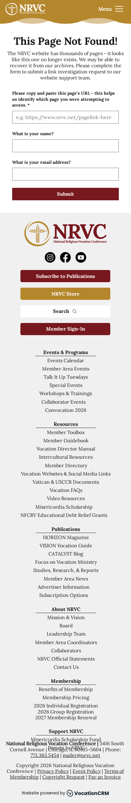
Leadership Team (66, 634)
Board (66, 625)
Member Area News (66, 579)
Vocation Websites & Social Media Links (66, 474)
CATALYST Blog (65, 554)
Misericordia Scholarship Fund (66, 739)
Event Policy (87, 771)
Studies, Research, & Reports (65, 570)
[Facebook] (65, 257)
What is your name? (33, 133)
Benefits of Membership (66, 689)
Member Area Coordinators (66, 642)
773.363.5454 (44, 755)
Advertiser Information (64, 587)
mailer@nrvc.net (81, 755)
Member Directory (66, 465)
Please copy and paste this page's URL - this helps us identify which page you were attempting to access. (63, 99)
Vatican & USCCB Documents (66, 482)
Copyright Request (63, 777)
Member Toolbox (66, 432)
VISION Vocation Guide (66, 545)
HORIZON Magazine (66, 537)
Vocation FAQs (66, 490)
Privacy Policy (53, 771)
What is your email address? (41, 162)
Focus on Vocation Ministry (66, 562)
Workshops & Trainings (65, 393)
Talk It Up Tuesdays (66, 377)
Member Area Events (65, 369)
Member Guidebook (66, 440)
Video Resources (66, 498)
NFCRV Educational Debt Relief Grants (63, 515)
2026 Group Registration (66, 712)
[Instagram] (50, 257)
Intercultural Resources (66, 457)
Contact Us (66, 667)
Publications (65, 529)
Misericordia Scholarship (64, 507)
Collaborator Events (63, 402)
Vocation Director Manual (66, 449)
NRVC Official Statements (66, 659)
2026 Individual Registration (66, 706)
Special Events (65, 385)
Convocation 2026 (65, 410)
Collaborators (66, 650)
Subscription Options (63, 595)
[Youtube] (81, 257)
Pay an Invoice (104, 777)
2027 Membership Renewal (66, 717)
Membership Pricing (65, 697)
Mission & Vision (66, 617)
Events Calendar (65, 360)
